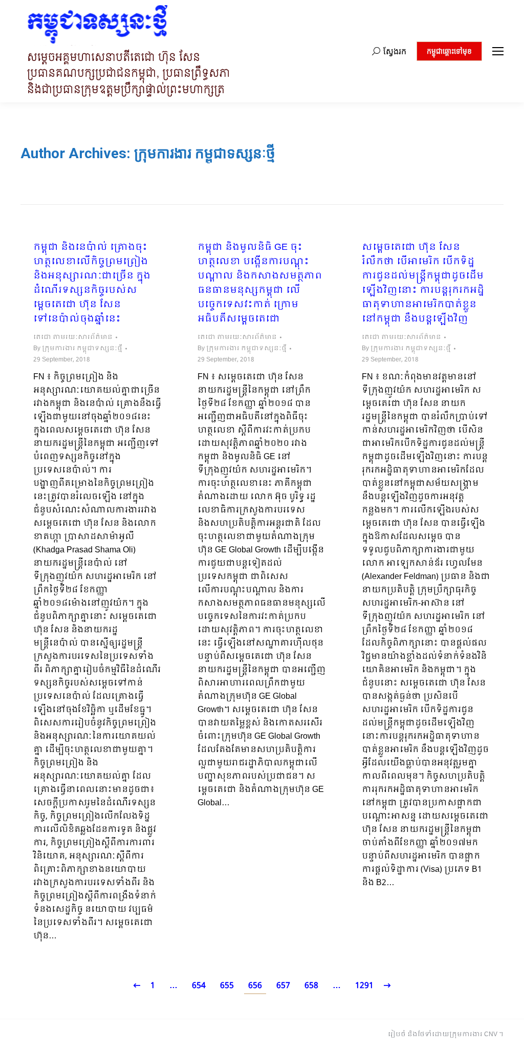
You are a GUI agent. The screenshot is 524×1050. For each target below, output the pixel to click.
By (77, 349)
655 (227, 986)
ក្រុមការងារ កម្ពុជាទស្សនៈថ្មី (204, 153)
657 (283, 986)
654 (199, 986)
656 (255, 986)
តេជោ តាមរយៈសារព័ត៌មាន (73, 337)
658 (311, 986)
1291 (364, 986)
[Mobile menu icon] (498, 51)
